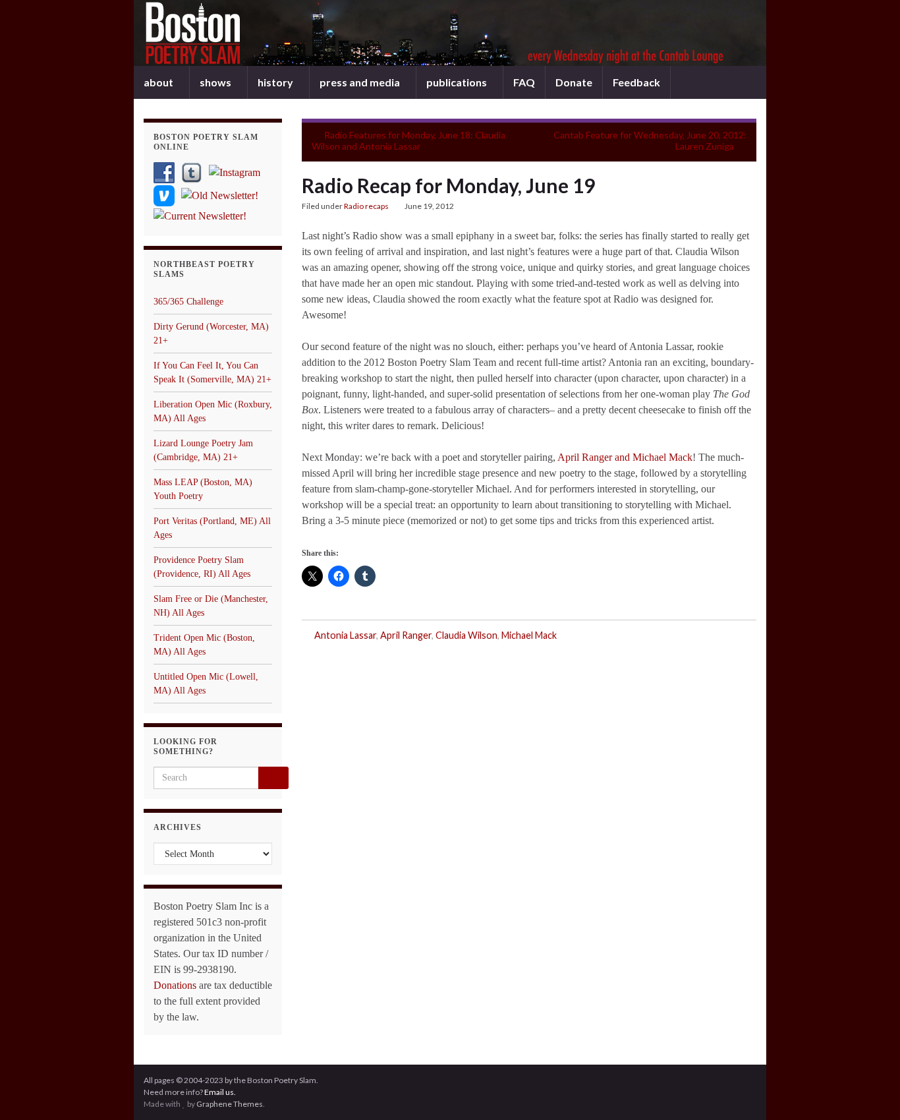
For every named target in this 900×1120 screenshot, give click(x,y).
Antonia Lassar (345, 635)
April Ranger (406, 635)
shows (216, 82)
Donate (573, 82)
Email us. (220, 1092)
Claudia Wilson (466, 635)
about (159, 82)
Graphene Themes (229, 1104)
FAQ (524, 82)
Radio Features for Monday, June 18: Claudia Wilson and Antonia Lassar (408, 140)
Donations (175, 985)
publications (457, 82)
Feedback (636, 82)
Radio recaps (366, 206)
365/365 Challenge (188, 302)
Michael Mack (529, 635)
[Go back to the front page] (450, 33)
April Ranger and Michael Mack (624, 457)
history (276, 82)
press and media (361, 82)
